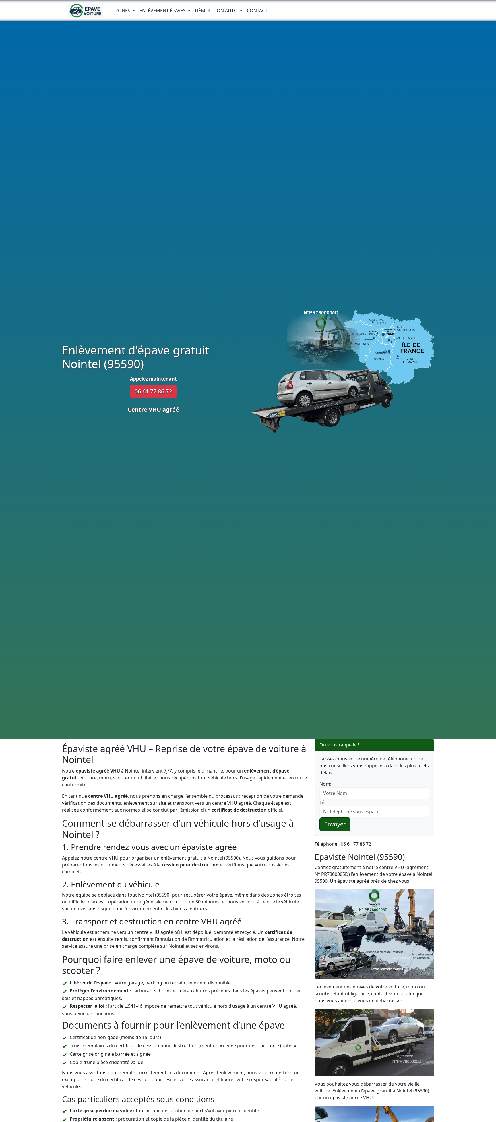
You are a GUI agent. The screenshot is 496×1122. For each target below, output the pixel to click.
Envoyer (335, 824)
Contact (257, 10)
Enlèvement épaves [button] (163, 10)
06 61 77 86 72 (153, 391)
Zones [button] (123, 10)
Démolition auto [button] (217, 10)
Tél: (323, 802)
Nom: (325, 784)
